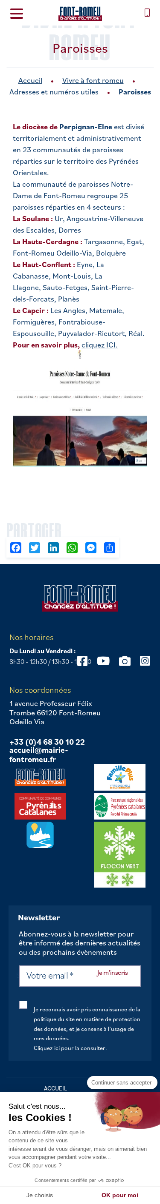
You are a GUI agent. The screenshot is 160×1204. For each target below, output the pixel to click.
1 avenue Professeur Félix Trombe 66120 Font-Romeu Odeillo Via (55, 712)
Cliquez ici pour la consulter (69, 1048)
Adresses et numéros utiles (54, 92)
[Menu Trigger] (16, 13)
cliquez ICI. (99, 345)
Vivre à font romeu (93, 80)
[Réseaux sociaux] (103, 660)
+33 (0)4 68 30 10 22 (47, 742)
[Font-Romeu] (80, 13)
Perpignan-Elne (85, 126)
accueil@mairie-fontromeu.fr (38, 755)
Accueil (30, 80)
